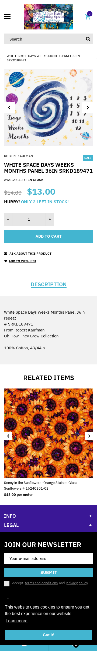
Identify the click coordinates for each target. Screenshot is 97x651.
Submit (48, 572)
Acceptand (50, 583)
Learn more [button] (16, 621)
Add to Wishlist (22, 261)
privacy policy (77, 583)
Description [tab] (49, 284)
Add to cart (49, 236)
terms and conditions (41, 583)
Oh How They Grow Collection (31, 335)
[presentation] (8, 436)
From (24, 330)
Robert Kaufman (18, 156)
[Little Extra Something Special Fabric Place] (48, 16)
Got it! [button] (48, 635)
